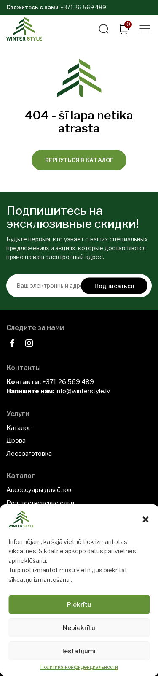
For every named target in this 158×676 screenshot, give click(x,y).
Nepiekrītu (79, 628)
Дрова (16, 440)
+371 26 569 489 (83, 7)
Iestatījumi (79, 651)
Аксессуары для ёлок (39, 490)
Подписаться (114, 285)
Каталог (18, 428)
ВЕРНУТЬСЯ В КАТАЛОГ (79, 160)
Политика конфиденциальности (79, 667)
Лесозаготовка (29, 453)
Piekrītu (79, 604)
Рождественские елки (40, 503)
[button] (145, 519)
